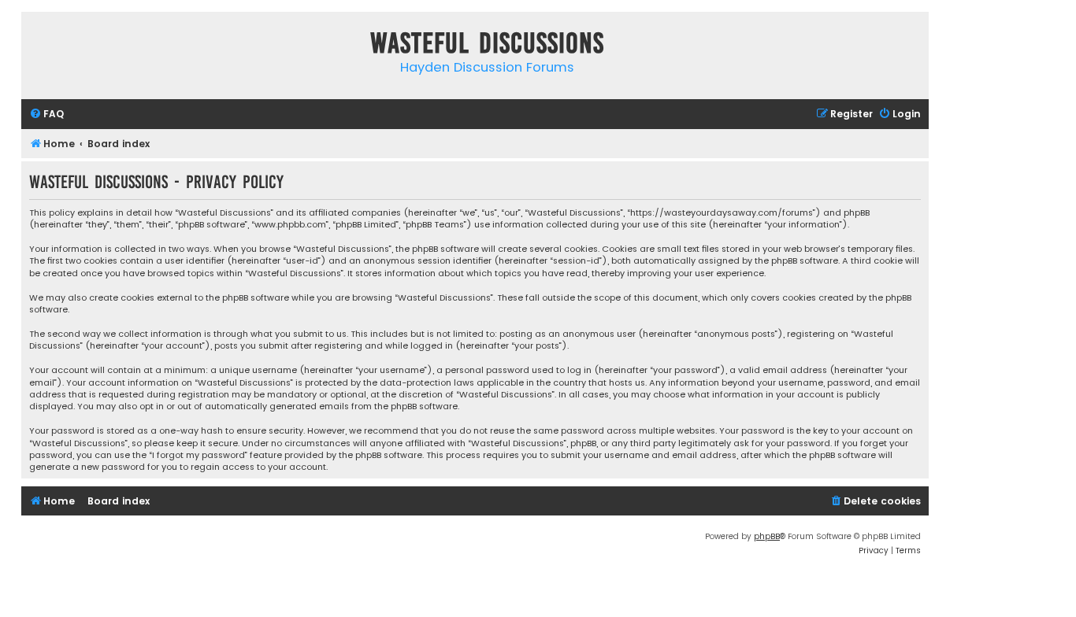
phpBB (767, 536)
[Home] (37, 46)
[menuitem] (46, 114)
